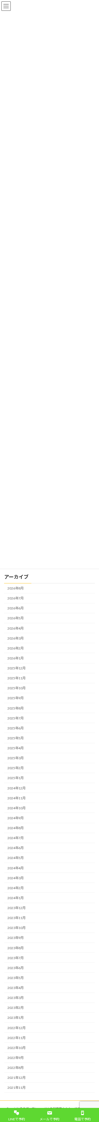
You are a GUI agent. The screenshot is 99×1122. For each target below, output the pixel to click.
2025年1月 (15, 778)
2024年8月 (15, 828)
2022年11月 (16, 1037)
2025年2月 (15, 768)
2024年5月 (15, 858)
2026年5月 (15, 618)
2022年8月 (15, 1068)
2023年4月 (15, 988)
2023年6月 (15, 968)
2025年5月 (15, 738)
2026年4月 (15, 628)
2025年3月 (15, 758)
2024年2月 (15, 888)
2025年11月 (16, 678)
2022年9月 (15, 1058)
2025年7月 (15, 718)
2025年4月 (15, 748)
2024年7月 (15, 838)
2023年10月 (16, 928)
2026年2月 (15, 648)
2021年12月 (16, 1078)
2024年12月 (16, 788)
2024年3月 (15, 878)
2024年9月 (15, 818)
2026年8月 (15, 588)
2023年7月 (15, 958)
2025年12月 (16, 668)
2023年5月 (15, 978)
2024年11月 (16, 798)
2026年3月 (15, 638)
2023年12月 (16, 908)
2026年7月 (15, 598)
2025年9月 (15, 698)
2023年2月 (15, 1008)
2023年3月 (15, 998)
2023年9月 (15, 938)
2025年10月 (16, 688)
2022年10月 (16, 1048)
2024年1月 (15, 898)
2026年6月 (15, 608)
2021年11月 (16, 1088)
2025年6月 (15, 728)
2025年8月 (15, 708)
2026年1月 (15, 658)
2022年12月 (16, 1028)
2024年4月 (15, 868)
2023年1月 (15, 1018)
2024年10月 (16, 808)
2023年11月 (16, 918)
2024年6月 (15, 848)
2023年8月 (15, 948)
